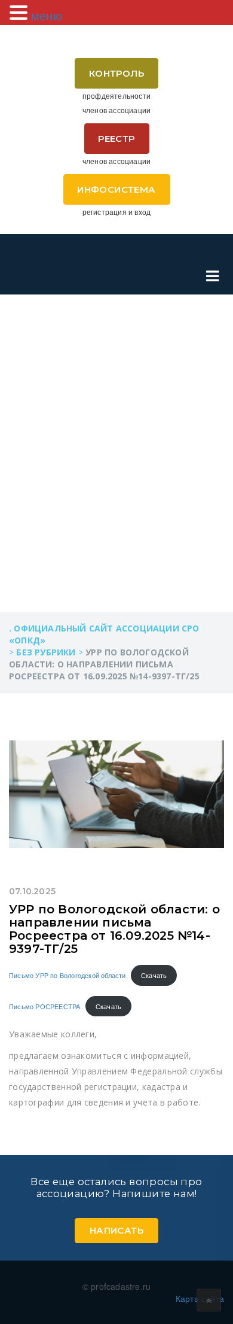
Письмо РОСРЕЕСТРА (44, 1006)
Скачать (154, 975)
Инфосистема (116, 189)
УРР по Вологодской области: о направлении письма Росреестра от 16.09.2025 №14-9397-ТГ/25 (114, 929)
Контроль (116, 73)
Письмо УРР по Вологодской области (67, 975)
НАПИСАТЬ (116, 1230)
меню (46, 15)
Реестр (116, 138)
